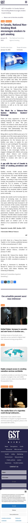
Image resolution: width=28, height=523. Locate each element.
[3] (17, 144)
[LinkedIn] (17, 442)
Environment (9, 457)
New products (4, 386)
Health (2, 21)
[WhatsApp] (19, 442)
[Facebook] (8, 442)
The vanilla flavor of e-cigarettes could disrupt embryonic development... (13, 412)
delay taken (22, 197)
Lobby (13, 454)
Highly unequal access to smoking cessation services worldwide (13, 370)
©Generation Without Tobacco (10, 231)
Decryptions (14, 446)
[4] (18, 187)
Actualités (8, 8)
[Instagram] (14, 442)
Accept (14, 506)
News (6, 446)
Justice (19, 460)
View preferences (14, 514)
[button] (25, 491)
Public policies (11, 460)
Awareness (8, 21)
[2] (7, 107)
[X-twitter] (11, 442)
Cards (21, 446)
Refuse (14, 510)
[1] (13, 101)
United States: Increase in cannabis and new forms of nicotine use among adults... (14, 330)
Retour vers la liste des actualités (12, 17)
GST (3, 8)
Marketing (20, 454)
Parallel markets (18, 463)
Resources (9, 449)
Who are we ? (18, 449)
